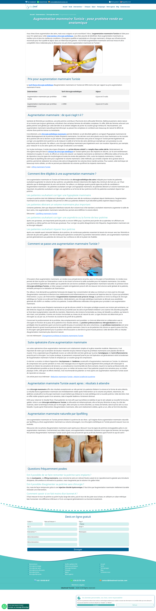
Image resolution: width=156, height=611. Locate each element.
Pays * (81, 521)
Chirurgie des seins (52, 14)
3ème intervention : (33, 542)
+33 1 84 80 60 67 (32, 2)
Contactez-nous (125, 7)
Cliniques (87, 7)
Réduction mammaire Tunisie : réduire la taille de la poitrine (73, 377)
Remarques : (83, 532)
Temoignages (101, 7)
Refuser (135, 605)
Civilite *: (30, 521)
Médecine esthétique (71, 566)
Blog (117, 7)
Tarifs (70, 7)
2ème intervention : (33, 537)
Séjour (94, 7)
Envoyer (78, 549)
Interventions (40, 14)
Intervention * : (32, 532)
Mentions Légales (78, 585)
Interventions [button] (77, 7)
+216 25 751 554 (43, 2)
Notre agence (111, 7)
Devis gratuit (115, 2)
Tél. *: (29, 527)
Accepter (96, 605)
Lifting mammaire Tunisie (41, 167)
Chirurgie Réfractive (35, 574)
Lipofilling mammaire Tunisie (46, 213)
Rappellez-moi (126, 2)
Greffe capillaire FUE (71, 564)
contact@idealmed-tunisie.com (59, 2)
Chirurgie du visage (35, 566)
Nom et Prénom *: (50, 521)
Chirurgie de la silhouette (37, 570)
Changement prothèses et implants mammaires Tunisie (62, 336)
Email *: (81, 527)
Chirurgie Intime (34, 572)
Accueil (65, 7)
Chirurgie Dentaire (70, 568)
